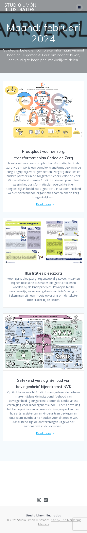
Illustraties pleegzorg (43, 273)
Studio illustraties (20, 7)
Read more (43, 204)
